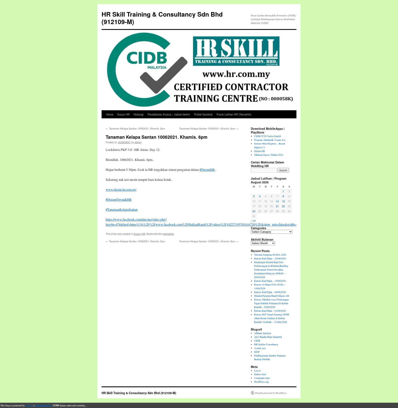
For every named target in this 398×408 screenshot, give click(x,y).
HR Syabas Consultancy (266, 344)
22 (283, 206)
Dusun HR (123, 114)
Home (109, 114)
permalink (168, 233)
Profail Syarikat (203, 114)
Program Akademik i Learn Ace (269, 139)
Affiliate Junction (262, 333)
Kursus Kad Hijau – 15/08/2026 (270, 280)
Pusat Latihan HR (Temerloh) (234, 114)
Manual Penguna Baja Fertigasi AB (271, 295)
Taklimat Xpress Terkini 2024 (268, 154)
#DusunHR (207, 169)
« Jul (253, 220)
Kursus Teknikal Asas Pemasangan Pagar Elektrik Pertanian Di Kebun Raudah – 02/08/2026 (271, 303)
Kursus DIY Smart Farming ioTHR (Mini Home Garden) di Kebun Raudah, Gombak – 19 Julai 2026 (271, 318)
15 (283, 201)
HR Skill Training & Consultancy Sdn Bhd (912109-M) (162, 18)
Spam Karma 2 (43, 405)
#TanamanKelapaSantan (122, 209)
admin (138, 142)
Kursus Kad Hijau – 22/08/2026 (270, 258)
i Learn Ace (260, 348)
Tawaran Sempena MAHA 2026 (270, 254)
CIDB (257, 340)
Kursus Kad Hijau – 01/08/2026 (270, 310)
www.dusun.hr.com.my (121, 189)
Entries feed (260, 374)
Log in (257, 370)
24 (253, 211)
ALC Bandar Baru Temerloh (268, 336)
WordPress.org (261, 381)
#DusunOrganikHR (119, 199)
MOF (257, 351)
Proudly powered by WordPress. (271, 393)
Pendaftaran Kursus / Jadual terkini (169, 114)
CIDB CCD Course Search (267, 136)
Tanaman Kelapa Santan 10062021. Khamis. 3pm (135, 128)
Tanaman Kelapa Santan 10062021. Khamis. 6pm (208, 128)
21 (277, 206)
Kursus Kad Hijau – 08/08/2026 (270, 292)
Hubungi (138, 114)
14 (277, 201)
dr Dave (29, 405)
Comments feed (261, 378)
